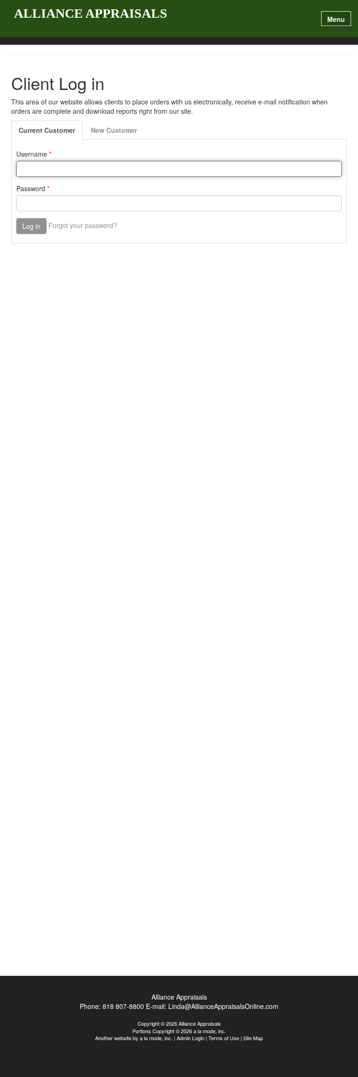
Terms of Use (223, 1038)
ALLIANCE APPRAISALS (90, 14)
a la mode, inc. (156, 1038)
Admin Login (190, 1038)
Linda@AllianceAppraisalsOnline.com (223, 1006)
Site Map (253, 1038)
